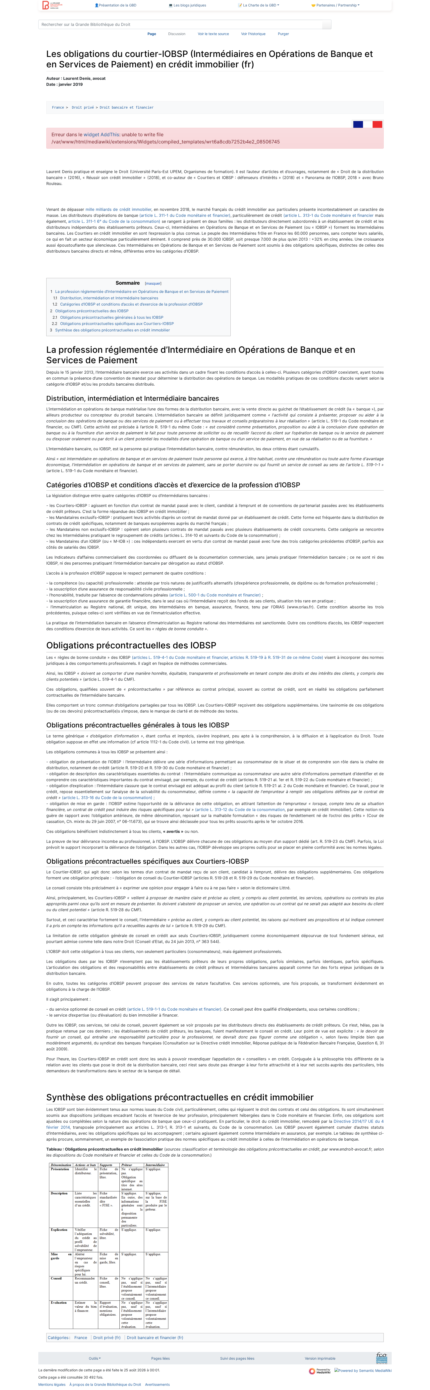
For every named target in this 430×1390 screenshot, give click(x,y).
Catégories (58, 1337)
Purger (283, 34)
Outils (93, 1358)
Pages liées (160, 1358)
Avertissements (157, 1384)
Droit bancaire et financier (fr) (155, 1337)
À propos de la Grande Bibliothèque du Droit (105, 1384)
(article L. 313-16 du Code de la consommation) (107, 797)
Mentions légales (51, 1384)
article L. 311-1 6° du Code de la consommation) (114, 221)
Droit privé (82, 107)
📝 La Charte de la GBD (257, 5)
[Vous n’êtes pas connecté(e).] (363, 25)
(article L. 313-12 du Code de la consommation (240, 809)
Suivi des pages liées (237, 1358)
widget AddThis (101, 134)
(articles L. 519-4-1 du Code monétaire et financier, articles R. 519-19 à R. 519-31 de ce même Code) (227, 657)
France (58, 107)
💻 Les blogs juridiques (187, 5)
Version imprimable (320, 1358)
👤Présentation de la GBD (115, 5)
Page (152, 34)
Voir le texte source (213, 34)
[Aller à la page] (326, 24)
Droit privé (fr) (107, 1337)
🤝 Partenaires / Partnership (334, 5)
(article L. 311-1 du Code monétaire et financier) (184, 215)
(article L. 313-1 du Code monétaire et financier (328, 215)
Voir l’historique (253, 34)
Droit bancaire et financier (127, 107)
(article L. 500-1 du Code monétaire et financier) (215, 594)
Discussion (176, 34)
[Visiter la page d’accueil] (52, 6)
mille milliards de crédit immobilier (118, 209)
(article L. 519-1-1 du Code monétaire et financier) (174, 1009)
